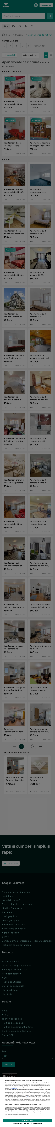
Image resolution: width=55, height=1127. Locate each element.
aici (27, 1096)
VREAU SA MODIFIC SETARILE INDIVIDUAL (27, 1123)
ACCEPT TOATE (27, 1120)
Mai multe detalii (13, 1088)
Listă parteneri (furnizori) (10, 1116)
